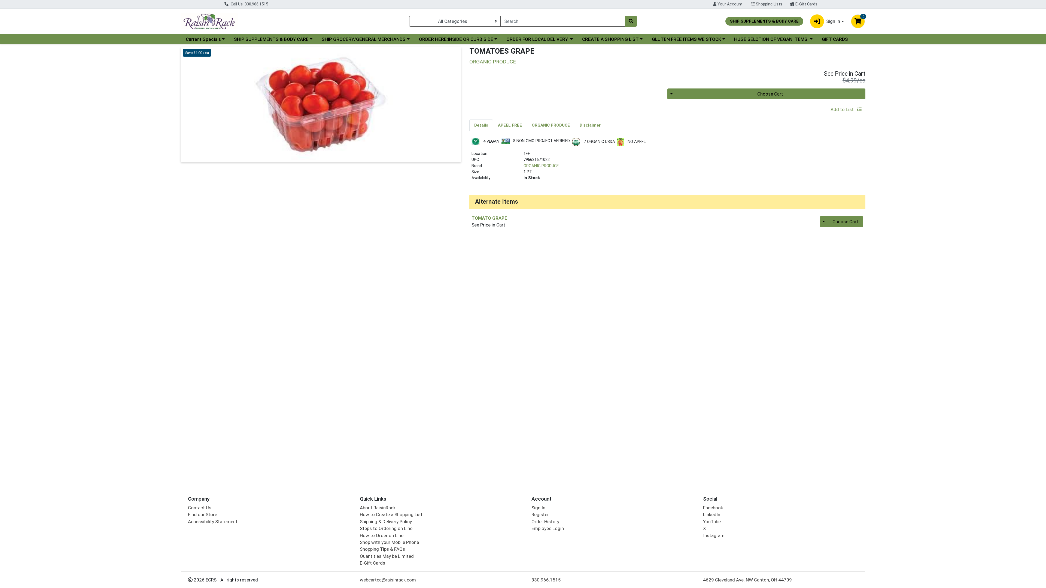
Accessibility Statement (213, 521)
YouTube (712, 521)
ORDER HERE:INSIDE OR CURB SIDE (456, 39)
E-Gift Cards (805, 4)
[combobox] (562, 21)
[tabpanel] (667, 161)
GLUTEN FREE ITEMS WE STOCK (686, 39)
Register (540, 514)
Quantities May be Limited (387, 556)
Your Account (729, 4)
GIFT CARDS (835, 39)
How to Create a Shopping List (391, 514)
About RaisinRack (378, 507)
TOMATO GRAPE (489, 218)
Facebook (713, 507)
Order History (545, 521)
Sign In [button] (833, 21)
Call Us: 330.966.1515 (249, 4)
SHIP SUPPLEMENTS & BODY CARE (271, 39)
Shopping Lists (768, 4)
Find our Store (202, 514)
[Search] (631, 21)
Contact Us (199, 507)
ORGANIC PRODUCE (541, 165)
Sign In (538, 507)
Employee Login (547, 528)
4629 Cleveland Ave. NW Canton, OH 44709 (747, 580)
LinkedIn (711, 514)
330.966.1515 (546, 580)
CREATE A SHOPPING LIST (610, 39)
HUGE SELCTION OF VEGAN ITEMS (771, 39)
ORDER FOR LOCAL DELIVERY (537, 39)
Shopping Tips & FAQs (382, 549)
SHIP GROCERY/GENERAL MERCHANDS (364, 39)
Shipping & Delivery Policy (386, 521)
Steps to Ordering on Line (386, 528)
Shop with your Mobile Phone (389, 542)
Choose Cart (770, 94)
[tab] (481, 125)
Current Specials (203, 39)
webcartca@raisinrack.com (388, 580)
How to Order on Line (381, 535)
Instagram (714, 535)
